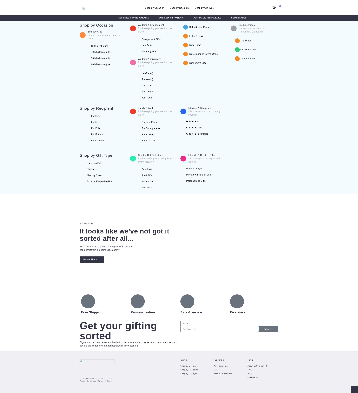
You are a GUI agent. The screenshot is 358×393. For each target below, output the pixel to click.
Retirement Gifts (197, 63)
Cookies (110, 381)
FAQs (250, 370)
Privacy (101, 381)
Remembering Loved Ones (203, 54)
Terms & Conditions (223, 374)
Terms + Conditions (88, 381)
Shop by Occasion (154, 8)
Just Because (247, 58)
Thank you (246, 40)
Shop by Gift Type (204, 8)
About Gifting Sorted (257, 366)
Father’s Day (196, 36)
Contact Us (253, 377)
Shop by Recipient (179, 8)
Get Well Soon (248, 49)
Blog (250, 374)
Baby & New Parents (200, 27)
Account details (221, 366)
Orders (217, 370)
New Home (195, 45)
